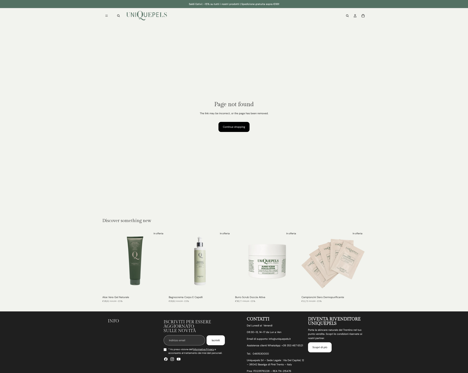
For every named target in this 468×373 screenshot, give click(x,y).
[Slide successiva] (293, 261)
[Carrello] (363, 16)
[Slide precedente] (240, 261)
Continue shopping (234, 126)
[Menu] (106, 16)
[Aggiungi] (161, 288)
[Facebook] (166, 359)
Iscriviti (216, 340)
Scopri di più (319, 347)
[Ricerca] (118, 16)
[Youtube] (178, 359)
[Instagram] (172, 359)
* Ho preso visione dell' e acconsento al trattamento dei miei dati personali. (195, 351)
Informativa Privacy (203, 349)
